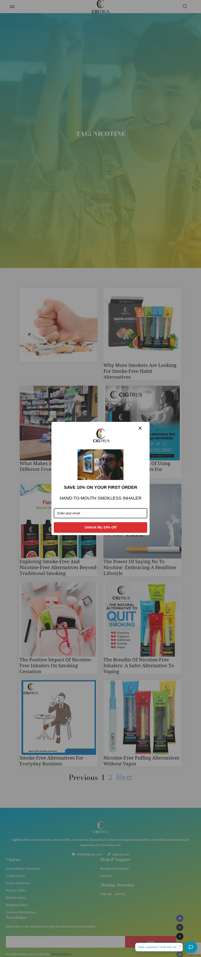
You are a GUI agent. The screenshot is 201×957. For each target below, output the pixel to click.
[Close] (140, 428)
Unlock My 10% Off (100, 527)
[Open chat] (191, 947)
